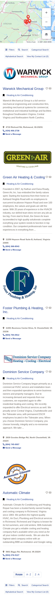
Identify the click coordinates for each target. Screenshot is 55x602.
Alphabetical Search (14, 56)
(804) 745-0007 (12, 444)
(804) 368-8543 (12, 246)
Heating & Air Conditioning (20, 95)
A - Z (28, 574)
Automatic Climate (16, 493)
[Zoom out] (46, 21)
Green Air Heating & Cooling (24, 177)
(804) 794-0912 (12, 335)
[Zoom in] (46, 12)
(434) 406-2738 (12, 131)
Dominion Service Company (23, 372)
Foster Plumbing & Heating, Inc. (23, 310)
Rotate (19, 574)
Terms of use (31, 42)
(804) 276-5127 (12, 555)
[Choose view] (46, 34)
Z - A (37, 574)
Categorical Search (40, 50)
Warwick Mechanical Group (23, 89)
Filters (11, 50)
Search (25, 50)
